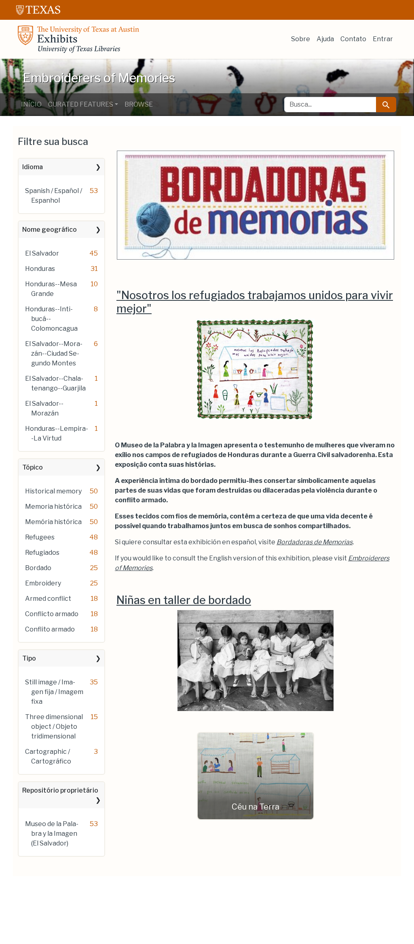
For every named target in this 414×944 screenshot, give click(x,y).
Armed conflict (48, 598)
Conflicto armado (51, 614)
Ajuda (325, 39)
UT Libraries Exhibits (78, 39)
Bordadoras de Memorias (315, 542)
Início (31, 104)
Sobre (300, 39)
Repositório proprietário (60, 790)
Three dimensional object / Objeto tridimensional (54, 726)
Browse (139, 104)
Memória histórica (53, 522)
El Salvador (42, 253)
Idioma (32, 167)
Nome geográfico (49, 229)
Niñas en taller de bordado (183, 600)
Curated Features (80, 104)
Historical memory (53, 491)
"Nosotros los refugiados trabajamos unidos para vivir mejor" (254, 302)
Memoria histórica (53, 506)
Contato (353, 39)
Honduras (40, 269)
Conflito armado (50, 629)
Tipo (29, 658)
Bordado (38, 568)
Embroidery (43, 583)
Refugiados (42, 552)
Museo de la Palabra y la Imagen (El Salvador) (51, 833)
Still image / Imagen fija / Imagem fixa (54, 691)
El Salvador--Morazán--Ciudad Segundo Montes (53, 353)
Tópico (32, 467)
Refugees (40, 537)
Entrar (383, 39)
